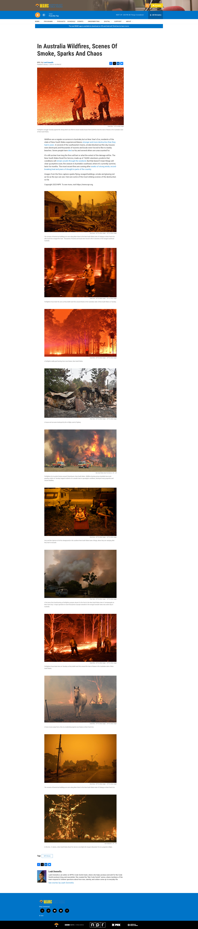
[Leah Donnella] (41, 876)
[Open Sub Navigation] (41, 21)
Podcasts (61, 21)
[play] (37, 15)
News (37, 21)
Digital (107, 21)
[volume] (44, 15)
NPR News (47, 856)
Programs (48, 21)
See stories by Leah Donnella (61, 882)
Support (118, 21)
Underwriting (94, 21)
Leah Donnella (48, 62)
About (128, 21)
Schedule (71, 21)
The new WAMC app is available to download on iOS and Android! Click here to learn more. (99, 26)
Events (80, 21)
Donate (157, 5)
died (70, 150)
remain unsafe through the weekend (71, 161)
